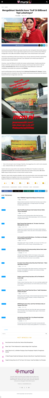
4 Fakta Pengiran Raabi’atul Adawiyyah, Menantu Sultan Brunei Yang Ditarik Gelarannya (25, 356)
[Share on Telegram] (44, 45)
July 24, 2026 (24, 240)
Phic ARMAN (18, 15)
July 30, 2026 (24, 199)
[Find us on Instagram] (26, 387)
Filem (3, 197)
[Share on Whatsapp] (42, 45)
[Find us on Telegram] (22, 387)
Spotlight (6, 7)
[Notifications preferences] (0, 397)
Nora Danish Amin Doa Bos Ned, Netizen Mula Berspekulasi (19, 342)
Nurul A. (20, 199)
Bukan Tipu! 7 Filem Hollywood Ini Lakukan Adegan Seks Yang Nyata (21, 346)
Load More (6, 329)
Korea (3, 237)
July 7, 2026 (24, 213)
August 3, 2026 (24, 293)
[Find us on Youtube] (28, 387)
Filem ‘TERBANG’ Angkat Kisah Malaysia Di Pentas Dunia (30, 197)
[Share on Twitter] (39, 45)
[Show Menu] (2, 2)
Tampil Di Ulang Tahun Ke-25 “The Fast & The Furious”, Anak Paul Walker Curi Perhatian (25, 360)
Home (3, 7)
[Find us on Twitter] (24, 387)
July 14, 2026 (24, 266)
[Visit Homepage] (24, 2)
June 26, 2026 (24, 307)
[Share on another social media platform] (46, 45)
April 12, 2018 (24, 15)
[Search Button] (46, 2)
